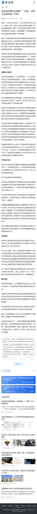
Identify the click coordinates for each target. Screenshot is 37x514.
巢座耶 (13, 509)
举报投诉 (22, 506)
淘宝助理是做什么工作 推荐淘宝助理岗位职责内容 (17, 418)
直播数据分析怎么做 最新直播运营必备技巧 (17, 489)
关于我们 (16, 506)
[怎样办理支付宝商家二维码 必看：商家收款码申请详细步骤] (18, 460)
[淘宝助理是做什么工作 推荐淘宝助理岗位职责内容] (18, 424)
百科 (21, 18)
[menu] (34, 2)
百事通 (3, 18)
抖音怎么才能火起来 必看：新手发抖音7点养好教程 (18, 436)
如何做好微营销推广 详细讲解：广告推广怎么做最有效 (17, 402)
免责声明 (4, 506)
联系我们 (29, 506)
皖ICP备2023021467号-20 (28, 509)
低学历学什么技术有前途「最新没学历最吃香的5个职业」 (18, 472)
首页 (2, 7)
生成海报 (7, 371)
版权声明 (10, 506)
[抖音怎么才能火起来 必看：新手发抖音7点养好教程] (18, 442)
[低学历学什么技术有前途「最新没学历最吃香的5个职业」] (18, 478)
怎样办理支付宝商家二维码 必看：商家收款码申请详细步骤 (17, 454)
